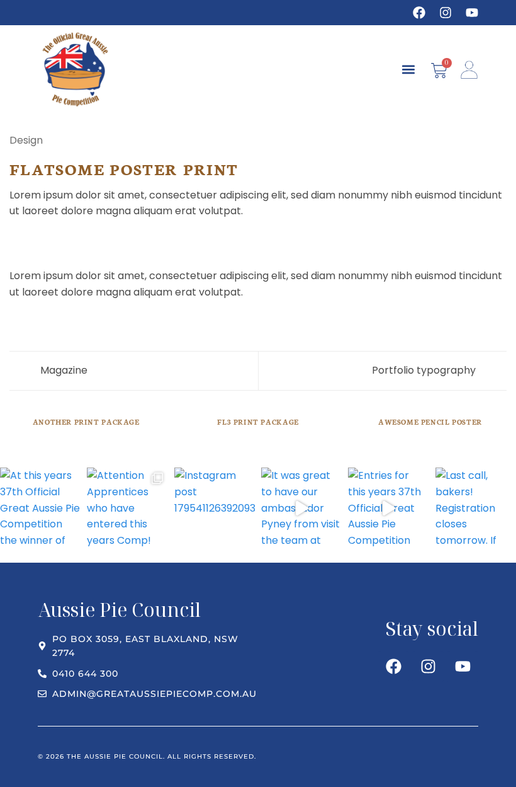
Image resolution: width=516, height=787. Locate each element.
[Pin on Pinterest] (79, 240)
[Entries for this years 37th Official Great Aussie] (388, 508)
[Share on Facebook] (33, 240)
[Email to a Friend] (63, 240)
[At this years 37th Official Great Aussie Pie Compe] (40, 508)
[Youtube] (472, 12)
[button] (408, 69)
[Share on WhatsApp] (17, 240)
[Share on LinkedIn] (94, 240)
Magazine (62, 370)
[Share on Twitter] (48, 240)
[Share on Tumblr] (109, 240)
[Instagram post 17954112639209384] (214, 508)
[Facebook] (419, 12)
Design (26, 140)
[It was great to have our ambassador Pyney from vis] (301, 508)
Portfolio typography (425, 370)
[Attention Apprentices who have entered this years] (127, 508)
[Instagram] (445, 12)
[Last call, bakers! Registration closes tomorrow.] (475, 508)
